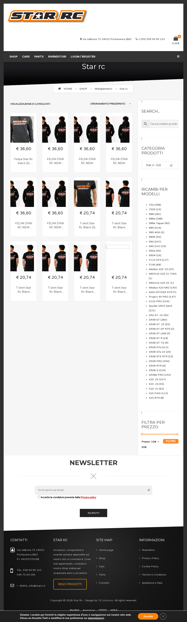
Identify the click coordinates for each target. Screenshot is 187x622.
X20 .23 (153, 379)
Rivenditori (57, 56)
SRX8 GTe (155, 347)
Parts (39, 56)
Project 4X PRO (158, 296)
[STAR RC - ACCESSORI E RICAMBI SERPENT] (48, 15)
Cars (26, 56)
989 (151, 227)
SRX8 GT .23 (156, 324)
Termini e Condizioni (154, 574)
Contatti (104, 582)
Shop (13, 56)
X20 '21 (153, 388)
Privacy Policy (150, 558)
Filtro (171, 441)
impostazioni (96, 618)
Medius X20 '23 (158, 269)
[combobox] (160, 165)
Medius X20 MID (159, 287)
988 (151, 214)
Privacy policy (88, 497)
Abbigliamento (103, 88)
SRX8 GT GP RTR (159, 328)
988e (152, 218)
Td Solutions (105, 600)
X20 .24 (153, 384)
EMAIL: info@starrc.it (32, 585)
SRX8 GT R (155, 338)
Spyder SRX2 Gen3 (160, 305)
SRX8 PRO (155, 361)
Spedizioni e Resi (152, 582)
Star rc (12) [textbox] (158, 165)
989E (152, 236)
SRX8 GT (154, 319)
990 (151, 241)
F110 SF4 (155, 259)
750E (152, 209)
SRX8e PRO (156, 374)
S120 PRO (155, 301)
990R (152, 255)
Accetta (148, 616)
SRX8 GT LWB (157, 333)
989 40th (154, 232)
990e (152, 250)
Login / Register (83, 56)
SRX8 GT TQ (156, 342)
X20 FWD (155, 393)
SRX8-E (153, 370)
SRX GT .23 (156, 315)
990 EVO (154, 246)
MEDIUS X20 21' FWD (163, 273)
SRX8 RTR (155, 365)
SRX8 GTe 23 (157, 351)
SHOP (83, 88)
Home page (106, 550)
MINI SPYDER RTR (160, 292)
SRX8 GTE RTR (158, 356)
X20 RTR (154, 397)
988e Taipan (156, 223)
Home (68, 88)
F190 (152, 264)
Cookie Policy (150, 566)
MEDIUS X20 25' (159, 282)
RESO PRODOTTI (70, 584)
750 (151, 204)
